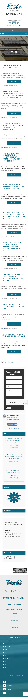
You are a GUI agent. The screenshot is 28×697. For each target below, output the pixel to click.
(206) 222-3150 (14, 13)
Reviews (15, 624)
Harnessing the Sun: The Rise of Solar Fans (14, 335)
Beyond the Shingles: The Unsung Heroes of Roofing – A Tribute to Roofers (14, 216)
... (5, 543)
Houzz (9, 689)
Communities (9, 665)
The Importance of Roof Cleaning (12, 66)
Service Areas (15, 620)
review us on (11, 424)
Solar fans (15, 85)
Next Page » (11, 362)
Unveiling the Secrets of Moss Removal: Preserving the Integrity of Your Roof (14, 246)
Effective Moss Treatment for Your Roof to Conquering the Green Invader (13, 94)
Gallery (15, 622)
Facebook (10, 682)
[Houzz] (15, 23)
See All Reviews (14, 428)
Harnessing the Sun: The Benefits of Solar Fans (13, 306)
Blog (7, 85)
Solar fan (11, 85)
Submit (8, 407)
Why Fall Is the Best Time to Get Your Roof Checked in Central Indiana (14, 456)
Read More (14, 81)
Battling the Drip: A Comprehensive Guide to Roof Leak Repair (13, 187)
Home (15, 613)
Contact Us (15, 627)
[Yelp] (18, 23)
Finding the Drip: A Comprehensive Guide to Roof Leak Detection (13, 126)
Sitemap (15, 631)
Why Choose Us (8, 520)
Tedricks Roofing (13, 415)
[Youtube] (13, 23)
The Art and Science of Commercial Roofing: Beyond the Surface (13, 277)
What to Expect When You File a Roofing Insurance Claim (14, 440)
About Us (15, 615)
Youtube (9, 685)
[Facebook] (10, 23)
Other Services (15, 617)
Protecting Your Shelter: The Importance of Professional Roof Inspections (12, 157)
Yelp (8, 692)
